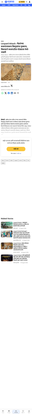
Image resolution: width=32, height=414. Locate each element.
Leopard (15, 160)
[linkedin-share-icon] (12, 94)
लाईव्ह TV (23, 412)
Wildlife (3, 163)
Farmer (7, 160)
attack (11, 160)
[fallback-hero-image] (7, 225)
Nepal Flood (15, 5)
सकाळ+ (29, 412)
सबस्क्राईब (22, 2)
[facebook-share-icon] (8, 94)
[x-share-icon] (5, 94)
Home (3, 412)
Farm (28, 160)
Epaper (3, 5)
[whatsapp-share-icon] (2, 94)
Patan (25, 160)
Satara (3, 160)
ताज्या (9, 5)
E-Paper (8, 412)
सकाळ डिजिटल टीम (5, 87)
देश (21, 5)
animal (20, 160)
